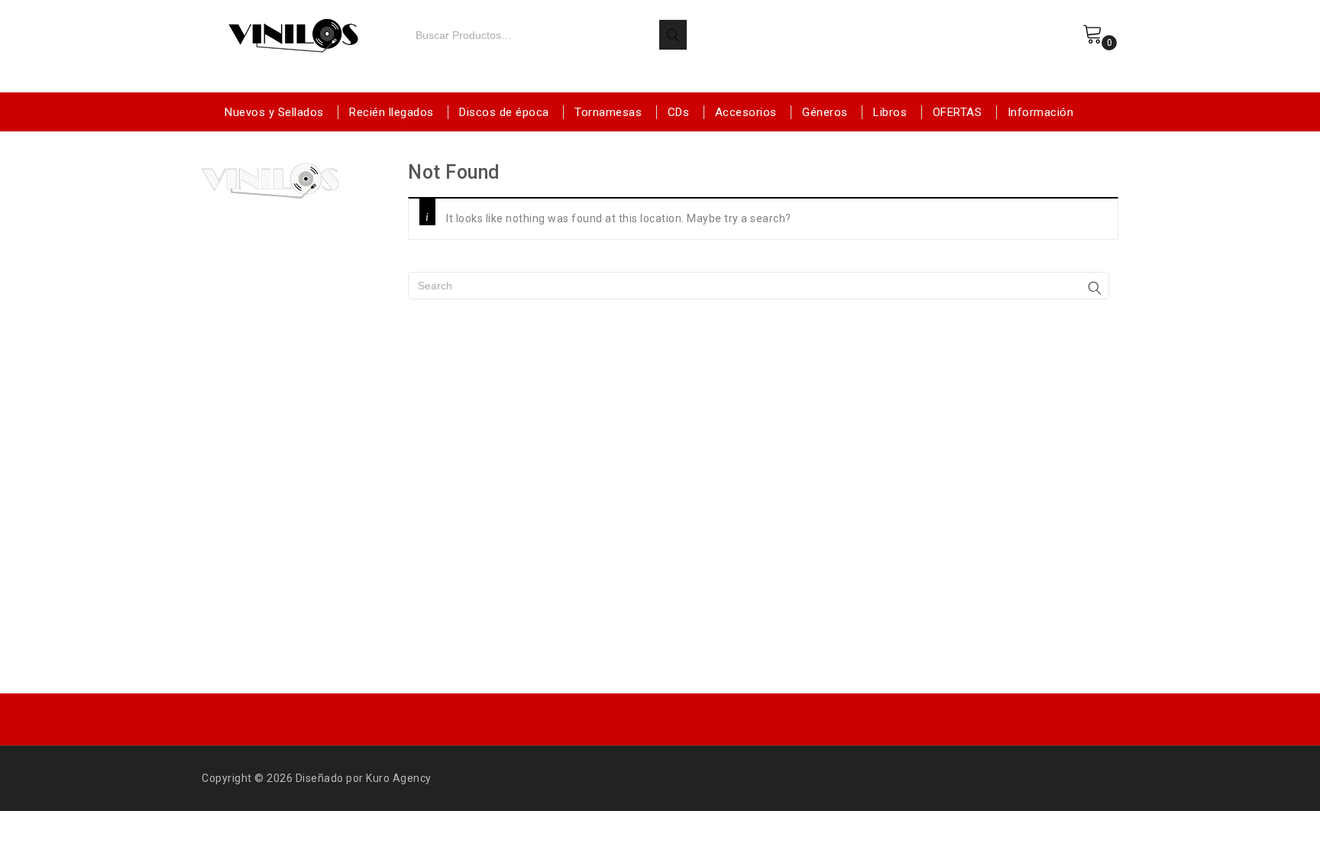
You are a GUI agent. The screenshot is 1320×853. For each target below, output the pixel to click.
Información (1041, 112)
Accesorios (746, 112)
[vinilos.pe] (293, 32)
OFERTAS (957, 112)
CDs (679, 112)
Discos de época (504, 112)
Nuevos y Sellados (274, 112)
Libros (890, 112)
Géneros (825, 112)
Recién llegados (391, 112)
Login (1051, 48)
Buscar (673, 35)
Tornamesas (608, 112)
